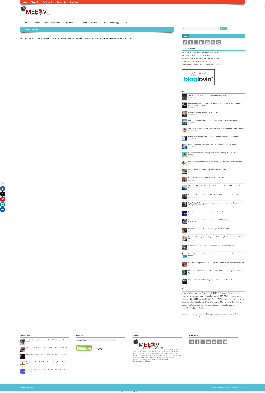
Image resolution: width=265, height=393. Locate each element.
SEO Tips (196, 305)
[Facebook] (2, 188)
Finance (223, 296)
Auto (204, 292)
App (188, 293)
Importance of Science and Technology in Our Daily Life (200, 53)
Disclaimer (74, 2)
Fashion (214, 296)
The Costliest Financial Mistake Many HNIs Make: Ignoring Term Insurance (216, 128)
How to (226, 299)
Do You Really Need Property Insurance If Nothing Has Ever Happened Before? (215, 154)
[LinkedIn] (2, 204)
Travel (199, 307)
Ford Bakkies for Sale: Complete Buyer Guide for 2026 (209, 229)
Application (196, 293)
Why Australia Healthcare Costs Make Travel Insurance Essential (212, 120)
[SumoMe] (2, 209)
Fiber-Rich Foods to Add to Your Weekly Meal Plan (207, 178)
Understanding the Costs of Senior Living (204, 112)
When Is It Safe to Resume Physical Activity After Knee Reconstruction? (215, 162)
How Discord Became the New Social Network (205, 212)
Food (230, 296)
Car (221, 293)
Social (185, 36)
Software (228, 305)
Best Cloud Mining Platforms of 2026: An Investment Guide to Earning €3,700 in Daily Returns (215, 104)
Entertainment (70, 23)
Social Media (219, 305)
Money (223, 302)
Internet (242, 299)
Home (24, 2)
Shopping (202, 305)
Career (225, 293)
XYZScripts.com (140, 392)
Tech (233, 305)
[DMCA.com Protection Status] (84, 350)
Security (185, 305)
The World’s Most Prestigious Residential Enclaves (207, 95)
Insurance (234, 299)
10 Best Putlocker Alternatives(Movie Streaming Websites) (201, 58)
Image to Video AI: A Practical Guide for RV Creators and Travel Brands (215, 195)
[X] (2, 194)
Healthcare (201, 299)
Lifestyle (93, 23)
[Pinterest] (2, 199)
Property (228, 302)
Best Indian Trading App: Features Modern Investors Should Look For (214, 137)
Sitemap (234, 387)
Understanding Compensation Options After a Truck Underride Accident (216, 263)
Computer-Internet (52, 23)
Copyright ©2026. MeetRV (27, 387)
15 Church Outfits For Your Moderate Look (196, 55)
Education (195, 296)
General (24, 23)
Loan (203, 302)
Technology (189, 307)
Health (84, 23)
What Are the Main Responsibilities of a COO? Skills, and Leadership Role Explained (216, 221)
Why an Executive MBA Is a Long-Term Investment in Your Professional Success (215, 255)
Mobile (217, 302)
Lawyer (188, 302)
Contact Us (61, 2)
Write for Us (47, 2)
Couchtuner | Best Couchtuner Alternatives (196, 61)
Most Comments (188, 48)
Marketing (210, 302)
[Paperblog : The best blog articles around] (97, 350)
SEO (126, 23)
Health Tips (210, 299)
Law (184, 302)
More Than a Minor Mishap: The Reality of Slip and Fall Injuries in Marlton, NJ (216, 272)
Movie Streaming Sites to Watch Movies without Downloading (202, 64)
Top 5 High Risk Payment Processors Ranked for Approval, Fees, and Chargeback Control (214, 204)
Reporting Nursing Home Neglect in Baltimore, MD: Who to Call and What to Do (216, 238)
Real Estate (236, 302)
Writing (205, 308)
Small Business (210, 305)
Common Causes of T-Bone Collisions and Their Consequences (212, 246)
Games (239, 296)
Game (234, 296)
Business (36, 23)
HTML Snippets (124, 392)
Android (184, 293)
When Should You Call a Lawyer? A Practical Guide (207, 170)
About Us (35, 2)
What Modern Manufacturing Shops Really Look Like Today (210, 280)
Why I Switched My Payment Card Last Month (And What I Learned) (213, 145)
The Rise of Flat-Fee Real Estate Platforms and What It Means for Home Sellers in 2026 (215, 187)
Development (186, 296)
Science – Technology (111, 23)
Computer (232, 293)
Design (239, 293)
